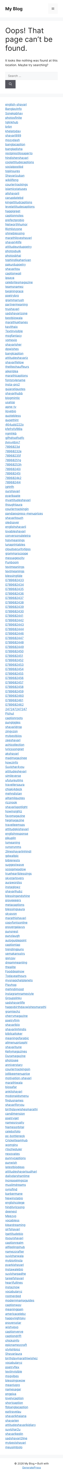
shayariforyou (14, 1104)
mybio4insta (14, 1260)
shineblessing (14, 233)
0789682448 (14, 642)
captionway (13, 1305)
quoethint (12, 420)
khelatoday (13, 131)
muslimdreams (15, 1185)
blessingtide (13, 575)
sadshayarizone (16, 313)
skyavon (11, 913)
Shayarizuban (14, 175)
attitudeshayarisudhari (21, 1171)
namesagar (13, 1389)
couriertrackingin (17, 509)
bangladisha (14, 149)
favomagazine (15, 816)
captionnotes (14, 215)
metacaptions (14, 905)
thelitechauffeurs (17, 366)
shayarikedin (14, 1434)
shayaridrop (13, 727)
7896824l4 (13, 482)
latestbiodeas (14, 1167)
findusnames (14, 1100)
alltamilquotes (15, 798)
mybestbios (13, 736)
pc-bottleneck (15, 1136)
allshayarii (12, 193)
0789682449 (14, 647)
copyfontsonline (16, 922)
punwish (11, 1162)
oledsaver (12, 522)
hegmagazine (14, 820)
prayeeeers (13, 900)
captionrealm (14, 1242)
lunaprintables (15, 544)
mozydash (12, 140)
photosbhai (13, 255)
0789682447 (14, 638)
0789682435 (14, 589)
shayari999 (13, 135)
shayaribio (12, 1024)
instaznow (12, 1287)
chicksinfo (12, 1340)
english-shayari (16, 104)
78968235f (13, 455)
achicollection (14, 744)
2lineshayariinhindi (18, 851)
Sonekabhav (14, 113)
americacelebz (15, 1314)
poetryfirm (12, 1020)
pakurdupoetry (15, 264)
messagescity (14, 558)
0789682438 (14, 602)
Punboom (12, 562)
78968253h (13, 464)
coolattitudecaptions (19, 162)
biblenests (12, 860)
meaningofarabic (17, 1038)
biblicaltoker (13, 1033)
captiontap (12, 944)
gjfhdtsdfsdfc (14, 438)
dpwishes (12, 349)
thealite (10, 967)
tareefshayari (14, 1278)
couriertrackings (16, 184)
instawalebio (14, 1269)
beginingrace (14, 291)
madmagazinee (16, 758)
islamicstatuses (16, 189)
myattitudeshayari (18, 500)
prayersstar (13, 1322)
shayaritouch (14, 518)
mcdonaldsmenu (17, 1096)
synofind (11, 1189)
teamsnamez (14, 286)
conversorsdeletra (18, 535)
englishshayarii (15, 526)
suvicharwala (14, 1256)
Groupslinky (13, 998)
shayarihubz (13, 891)
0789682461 (14, 700)
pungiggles (12, 722)
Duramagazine (15, 1056)
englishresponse (16, 833)
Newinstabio (14, 1198)
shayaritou (12, 269)
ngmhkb (11, 433)
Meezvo (10, 1216)
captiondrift (13, 1336)
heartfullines (14, 1282)
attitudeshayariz (16, 358)
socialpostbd (14, 166)
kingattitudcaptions (18, 202)
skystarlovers (14, 878)
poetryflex (12, 1367)
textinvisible (13, 1371)
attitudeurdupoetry (18, 246)
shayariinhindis (15, 1029)
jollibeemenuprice (17, 1073)
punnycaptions (15, 1158)
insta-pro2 (12, 384)
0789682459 (14, 691)
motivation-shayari (18, 1078)
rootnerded (13, 1296)
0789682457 (14, 682)
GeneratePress (31, 1467)
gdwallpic (12, 856)
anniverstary (14, 1065)
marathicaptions (16, 375)
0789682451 (14, 656)
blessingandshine (17, 896)
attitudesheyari (15, 771)
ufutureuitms (14, 780)
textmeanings (14, 567)
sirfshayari (12, 1229)
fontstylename (15, 380)
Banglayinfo (13, 109)
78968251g (13, 460)
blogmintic (12, 398)
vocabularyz (13, 1291)
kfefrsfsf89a (13, 429)
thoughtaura (13, 504)
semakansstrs (15, 953)
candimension (15, 1113)
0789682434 (14, 584)
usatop (10, 402)
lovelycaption (14, 1398)
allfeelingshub (15, 1247)
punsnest (11, 931)
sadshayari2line (16, 1438)
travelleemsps (15, 824)
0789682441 (14, 615)
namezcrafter (14, 1251)
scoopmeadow (15, 869)
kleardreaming (15, 1225)
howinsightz (13, 811)
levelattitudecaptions (20, 206)
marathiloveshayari (18, 238)
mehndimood (14, 989)
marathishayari (15, 918)
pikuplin (10, 838)
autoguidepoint (15, 940)
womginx (11, 1145)
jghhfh (9, 487)
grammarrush (14, 300)
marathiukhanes (16, 322)
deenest (11, 1211)
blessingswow (15, 1380)
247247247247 (16, 709)
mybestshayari (15, 1442)
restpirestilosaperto (19, 153)
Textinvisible (14, 331)
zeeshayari (12, 740)
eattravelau (13, 1411)
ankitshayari (13, 1091)
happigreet (12, 211)
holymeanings (15, 540)
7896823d (12, 446)
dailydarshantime (17, 1176)
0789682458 (14, 687)
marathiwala (14, 1082)
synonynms (13, 847)
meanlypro (12, 1385)
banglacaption (15, 144)
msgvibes (12, 1376)
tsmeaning (12, 842)
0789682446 (14, 633)
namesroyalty (14, 1122)
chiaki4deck (13, 789)
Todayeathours (15, 976)
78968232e (13, 451)
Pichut (9, 713)
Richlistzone (13, 229)
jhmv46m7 (12, 442)
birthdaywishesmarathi (21, 1109)
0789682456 (14, 678)
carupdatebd (14, 197)
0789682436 (14, 593)
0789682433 (14, 580)
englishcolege (14, 1202)
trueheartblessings (18, 873)
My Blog (14, 8)
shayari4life (13, 242)
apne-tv (10, 407)
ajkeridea (11, 371)
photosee (11, 1060)
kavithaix (11, 326)
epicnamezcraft (16, 1345)
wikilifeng (11, 180)
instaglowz (12, 887)
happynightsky (15, 1318)
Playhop (10, 985)
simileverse (13, 775)
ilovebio (10, 411)
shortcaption (14, 1402)
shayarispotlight (16, 807)
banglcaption (14, 353)
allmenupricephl (16, 1042)
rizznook (11, 802)
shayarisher (13, 344)
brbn (8, 126)
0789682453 (14, 664)
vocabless (12, 1220)
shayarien (12, 1420)
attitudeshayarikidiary (20, 1425)
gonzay (10, 958)
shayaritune (13, 1047)
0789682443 (14, 624)
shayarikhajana (15, 1416)
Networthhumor (16, 224)
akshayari (12, 753)
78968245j (12, 473)
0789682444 (14, 629)
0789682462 (14, 704)
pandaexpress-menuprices (24, 513)
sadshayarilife (15, 1002)
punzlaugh (12, 936)
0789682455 (14, 673)
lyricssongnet (14, 749)
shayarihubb (14, 393)
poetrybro (12, 295)
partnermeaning (16, 304)
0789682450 (14, 651)
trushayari (12, 309)
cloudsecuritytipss (18, 549)
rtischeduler (13, 1149)
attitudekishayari (17, 829)
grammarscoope (16, 553)
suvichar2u (12, 1429)
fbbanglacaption (16, 1407)
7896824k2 (13, 478)
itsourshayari (14, 1238)
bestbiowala (14, 318)
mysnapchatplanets (19, 980)
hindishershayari (16, 158)
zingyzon (11, 731)
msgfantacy (13, 335)
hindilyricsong (14, 1207)
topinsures (12, 171)
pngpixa (10, 1394)
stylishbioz (12, 1349)
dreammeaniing (16, 962)
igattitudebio (14, 1234)
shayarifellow (14, 362)
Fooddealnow (14, 971)
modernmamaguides (19, 1300)
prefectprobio (14, 220)
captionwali (13, 273)
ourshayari (12, 491)
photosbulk (13, 251)
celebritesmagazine (19, 282)
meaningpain (14, 1309)
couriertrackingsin (17, 1069)
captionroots (14, 718)
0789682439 (14, 607)
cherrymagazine (16, 1016)
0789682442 (14, 620)
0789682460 (14, 695)
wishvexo (11, 1327)
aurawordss (13, 882)
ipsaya (9, 278)
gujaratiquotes (15, 389)
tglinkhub (11, 122)
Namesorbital (14, 1127)
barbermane (14, 1193)
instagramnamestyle (19, 993)
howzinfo (11, 762)
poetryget (12, 1118)
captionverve (14, 1331)
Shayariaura (13, 1353)
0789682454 (14, 669)
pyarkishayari (14, 1265)
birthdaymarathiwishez (21, 1358)
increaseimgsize (16, 1180)
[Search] (10, 84)
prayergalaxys (15, 927)
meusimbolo (13, 1447)
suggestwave (14, 864)
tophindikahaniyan (18, 260)
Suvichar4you (14, 767)
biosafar (11, 1087)
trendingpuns (14, 949)
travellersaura (14, 784)
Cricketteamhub (16, 1140)
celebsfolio (12, 1131)
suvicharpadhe (15, 1273)
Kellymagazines (16, 1051)
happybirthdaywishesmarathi (25, 1007)
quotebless (13, 415)
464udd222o (14, 424)
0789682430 (14, 611)
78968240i (13, 469)
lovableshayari (15, 531)
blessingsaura (15, 909)
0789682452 (14, 660)
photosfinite (13, 117)
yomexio (11, 340)
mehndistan (13, 793)
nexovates (12, 1153)
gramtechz (12, 1011)
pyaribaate (12, 495)
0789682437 (14, 598)
